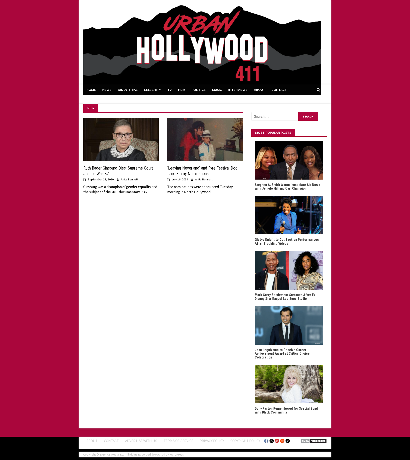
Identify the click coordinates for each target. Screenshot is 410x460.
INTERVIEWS (237, 89)
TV (169, 89)
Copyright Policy (245, 440)
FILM (181, 89)
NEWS (106, 89)
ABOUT (259, 89)
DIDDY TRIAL (128, 89)
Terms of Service (178, 440)
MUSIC (217, 89)
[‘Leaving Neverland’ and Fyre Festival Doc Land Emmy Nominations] (205, 139)
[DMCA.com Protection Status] (314, 440)
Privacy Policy (212, 440)
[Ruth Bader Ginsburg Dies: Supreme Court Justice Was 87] (121, 139)
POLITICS (199, 89)
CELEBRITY (152, 89)
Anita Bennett (129, 179)
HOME (91, 89)
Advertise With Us (141, 440)
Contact (111, 440)
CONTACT (279, 89)
